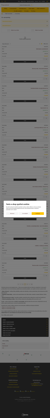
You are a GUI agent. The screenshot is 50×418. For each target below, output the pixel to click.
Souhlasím (38, 213)
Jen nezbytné (25, 213)
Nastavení (12, 213)
